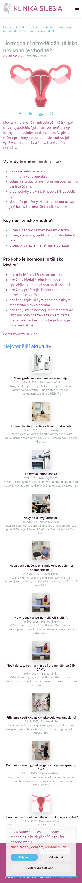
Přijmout (24, 857)
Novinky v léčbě (36, 56)
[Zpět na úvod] (32, 8)
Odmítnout (56, 857)
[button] (77, 8)
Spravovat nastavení (41, 867)
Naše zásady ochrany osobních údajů (40, 847)
